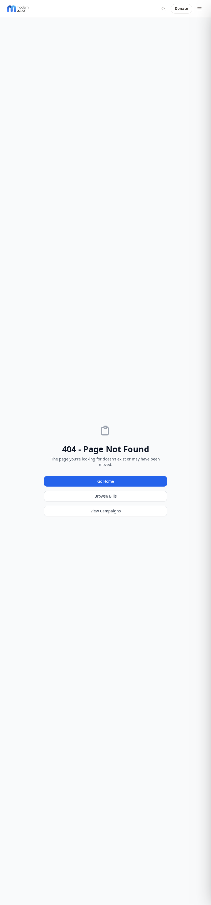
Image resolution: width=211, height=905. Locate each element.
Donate (181, 8)
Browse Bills (106, 496)
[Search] (163, 9)
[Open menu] (199, 9)
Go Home (105, 481)
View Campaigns (105, 510)
